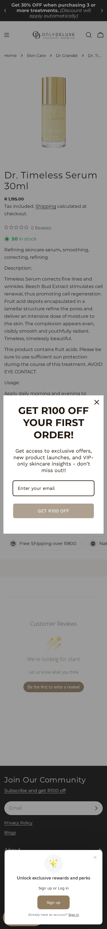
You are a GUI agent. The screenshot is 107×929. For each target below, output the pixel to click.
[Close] (97, 402)
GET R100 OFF (53, 511)
